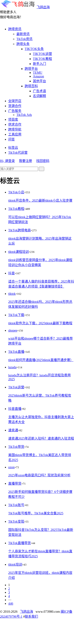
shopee (12, 330)
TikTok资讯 (24, 39)
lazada (12, 367)
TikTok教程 (16, 209)
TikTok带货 (16, 446)
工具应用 (14, 134)
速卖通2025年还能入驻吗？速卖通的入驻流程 (41, 438)
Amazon (38, 76)
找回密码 (42, 161)
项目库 (13, 119)
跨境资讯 (14, 29)
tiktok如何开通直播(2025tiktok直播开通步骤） (40, 360)
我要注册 (25, 161)
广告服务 (14, 111)
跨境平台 (31, 68)
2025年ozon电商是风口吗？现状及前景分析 (39, 475)
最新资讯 (23, 34)
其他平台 (39, 81)
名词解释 (39, 96)
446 (10, 603)
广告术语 (39, 91)
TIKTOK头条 (34, 49)
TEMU (37, 72)
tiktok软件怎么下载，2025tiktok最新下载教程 (40, 323)
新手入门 (39, 63)
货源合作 (14, 106)
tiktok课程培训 (18, 251)
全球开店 (14, 101)
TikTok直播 (16, 351)
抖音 (11, 273)
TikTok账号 (16, 505)
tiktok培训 (15, 564)
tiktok (12, 293)
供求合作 (14, 124)
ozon (11, 467)
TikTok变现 (16, 521)
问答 (11, 139)
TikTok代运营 (18, 152)
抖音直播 (14, 408)
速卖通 (13, 430)
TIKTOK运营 (42, 54)
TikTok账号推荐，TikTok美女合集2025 (35, 513)
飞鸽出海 (43, 7)
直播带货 (14, 483)
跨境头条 (23, 44)
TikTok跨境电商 (19, 230)
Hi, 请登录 (7, 161)
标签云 (13, 147)
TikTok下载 (16, 315)
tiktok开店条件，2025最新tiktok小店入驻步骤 (40, 200)
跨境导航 (14, 129)
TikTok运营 (16, 387)
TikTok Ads (24, 115)
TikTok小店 (16, 192)
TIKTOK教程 (42, 59)
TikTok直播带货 (19, 543)
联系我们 (31, 616)
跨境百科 (31, 86)
